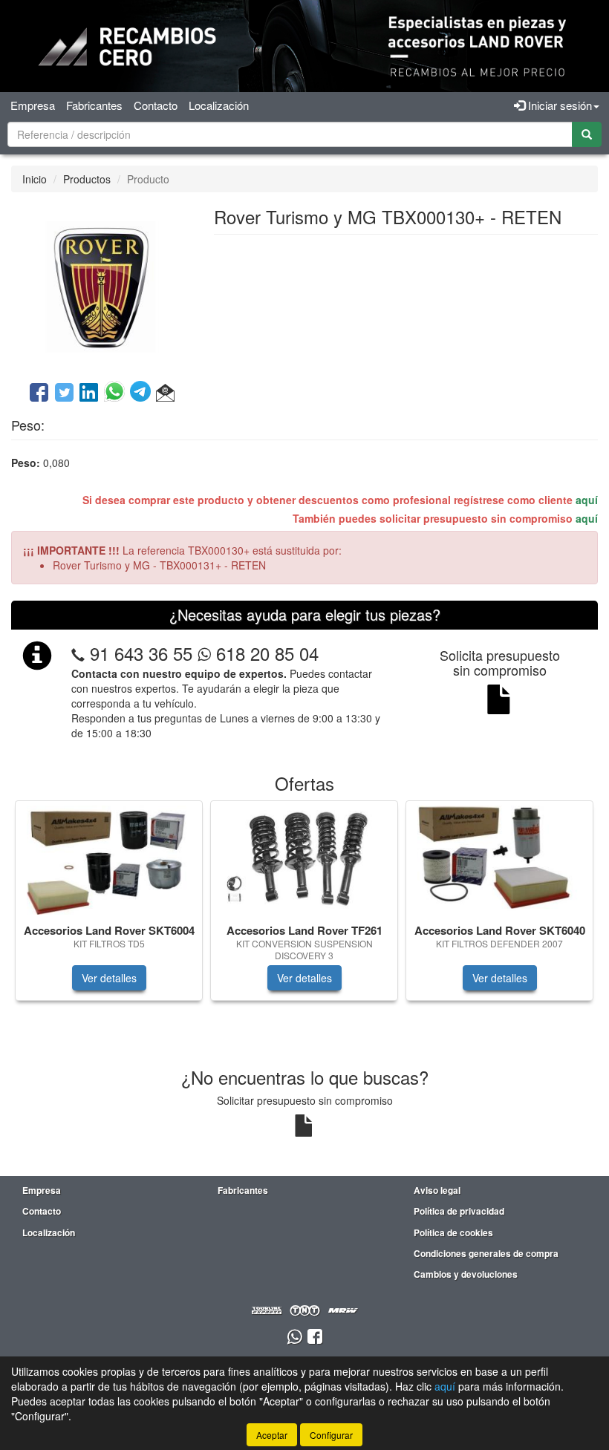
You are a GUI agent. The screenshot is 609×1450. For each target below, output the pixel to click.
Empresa (32, 105)
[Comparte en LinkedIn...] (89, 393)
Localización (219, 105)
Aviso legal (437, 1190)
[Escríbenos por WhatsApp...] (294, 1337)
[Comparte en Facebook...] (39, 393)
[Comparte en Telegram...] (143, 393)
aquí (587, 499)
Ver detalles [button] (109, 977)
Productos (87, 179)
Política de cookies (453, 1232)
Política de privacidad (459, 1211)
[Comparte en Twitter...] (64, 393)
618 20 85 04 (265, 653)
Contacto (156, 105)
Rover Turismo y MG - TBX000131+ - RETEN (159, 565)
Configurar (331, 1434)
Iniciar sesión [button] (558, 105)
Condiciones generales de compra (486, 1253)
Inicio (34, 179)
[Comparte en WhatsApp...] (117, 393)
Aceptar (271, 1434)
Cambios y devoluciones (466, 1274)
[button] (165, 393)
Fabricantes (94, 105)
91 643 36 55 (141, 653)
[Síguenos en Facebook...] (315, 1337)
